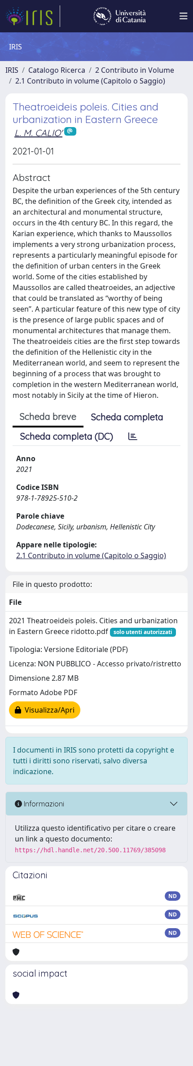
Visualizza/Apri (48, 710)
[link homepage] (32, 16)
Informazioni (43, 803)
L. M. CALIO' (38, 132)
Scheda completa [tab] (127, 417)
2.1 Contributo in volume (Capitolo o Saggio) (90, 81)
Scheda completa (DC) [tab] (66, 436)
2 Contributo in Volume (134, 70)
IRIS (11, 70)
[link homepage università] (119, 16)
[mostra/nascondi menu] (184, 16)
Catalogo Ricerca (56, 70)
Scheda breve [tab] (48, 416)
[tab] (133, 436)
